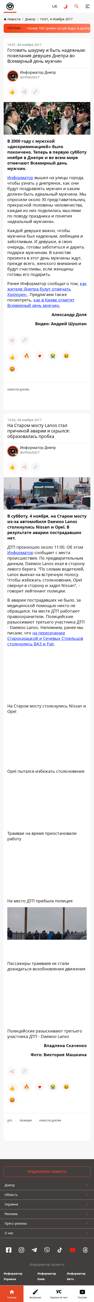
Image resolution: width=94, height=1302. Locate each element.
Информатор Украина (13, 1276)
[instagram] (21, 1250)
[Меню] (87, 6)
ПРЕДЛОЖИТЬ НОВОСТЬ (47, 1171)
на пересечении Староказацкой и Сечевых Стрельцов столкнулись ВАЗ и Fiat (45, 638)
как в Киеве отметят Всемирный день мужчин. (40, 302)
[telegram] (34, 1250)
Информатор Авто (76, 1276)
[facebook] (8, 1250)
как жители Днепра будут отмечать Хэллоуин (47, 289)
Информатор (20, 177)
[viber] (47, 1250)
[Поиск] (76, 6)
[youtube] (72, 1250)
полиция (26, 1120)
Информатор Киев (46, 1276)
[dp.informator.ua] (10, 6)
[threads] (85, 1250)
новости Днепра (18, 389)
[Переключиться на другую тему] (65, 6)
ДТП (9, 1120)
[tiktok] (60, 1250)
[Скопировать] (35, 91)
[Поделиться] (24, 91)
